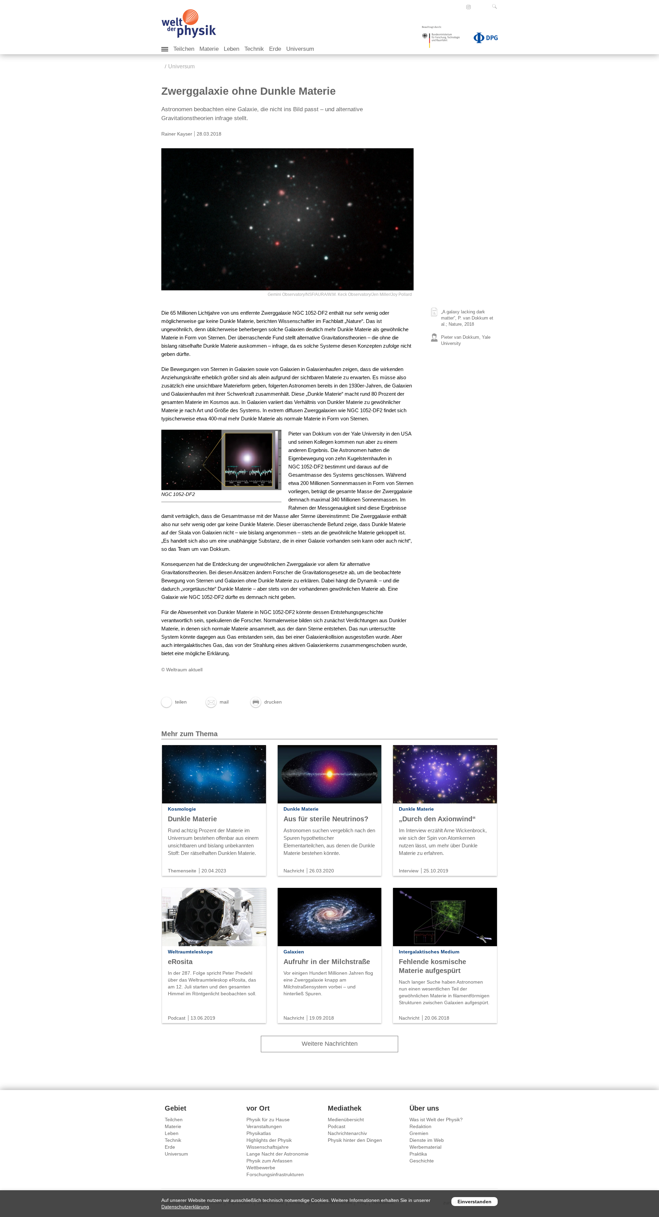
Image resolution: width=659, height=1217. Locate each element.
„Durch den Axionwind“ (437, 819)
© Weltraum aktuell (182, 669)
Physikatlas (258, 1133)
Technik (254, 49)
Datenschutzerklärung (185, 1206)
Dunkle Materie (192, 819)
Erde (275, 49)
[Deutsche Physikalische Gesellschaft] (482, 39)
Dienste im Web (426, 1140)
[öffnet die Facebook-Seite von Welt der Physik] (459, 7)
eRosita (180, 961)
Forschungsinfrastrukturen (275, 1174)
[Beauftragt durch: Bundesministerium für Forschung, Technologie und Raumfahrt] (443, 39)
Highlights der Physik (269, 1140)
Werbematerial (425, 1147)
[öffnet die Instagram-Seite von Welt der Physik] (468, 7)
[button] (174, 702)
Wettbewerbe (260, 1167)
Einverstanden (475, 1201)
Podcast (336, 1126)
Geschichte (421, 1160)
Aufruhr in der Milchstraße (327, 961)
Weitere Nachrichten (330, 1043)
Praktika (418, 1154)
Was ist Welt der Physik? (436, 1119)
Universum (300, 49)
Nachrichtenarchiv (347, 1133)
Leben (231, 49)
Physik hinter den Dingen (355, 1140)
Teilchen (183, 49)
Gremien (418, 1133)
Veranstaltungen (264, 1126)
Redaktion (420, 1126)
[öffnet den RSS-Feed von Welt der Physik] (478, 7)
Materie (209, 49)
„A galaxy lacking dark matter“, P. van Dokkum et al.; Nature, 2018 (467, 318)
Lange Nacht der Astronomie (277, 1154)
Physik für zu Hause (268, 1119)
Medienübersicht (346, 1119)
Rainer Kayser (176, 134)
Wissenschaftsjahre (267, 1147)
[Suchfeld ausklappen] (496, 6)
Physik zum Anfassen (269, 1160)
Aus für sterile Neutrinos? (326, 819)
